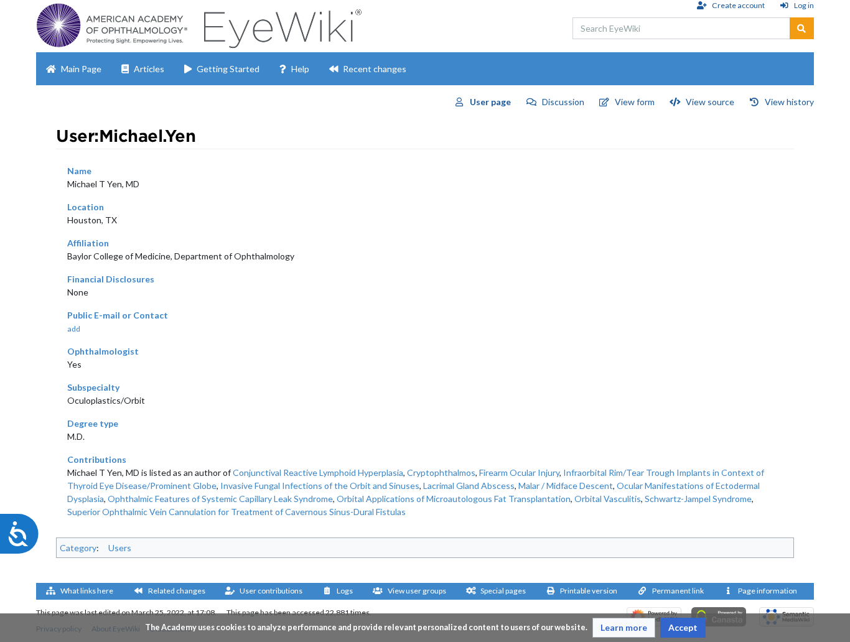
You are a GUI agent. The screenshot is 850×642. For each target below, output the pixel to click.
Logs (345, 590)
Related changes (176, 590)
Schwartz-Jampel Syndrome (698, 498)
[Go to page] (802, 28)
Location (85, 207)
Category (78, 547)
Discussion (563, 101)
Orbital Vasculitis (607, 498)
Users (119, 547)
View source (710, 101)
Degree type (92, 423)
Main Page (81, 68)
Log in (804, 5)
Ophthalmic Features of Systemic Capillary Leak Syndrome (220, 498)
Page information (767, 590)
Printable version (588, 590)
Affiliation (88, 243)
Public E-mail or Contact (117, 315)
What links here (86, 590)
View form (635, 101)
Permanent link (678, 590)
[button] (623, 628)
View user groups (417, 590)
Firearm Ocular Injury (519, 472)
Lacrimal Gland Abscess (469, 485)
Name (79, 170)
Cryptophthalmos (441, 472)
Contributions (96, 459)
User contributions (271, 590)
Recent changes (374, 68)
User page (490, 101)
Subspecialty (93, 387)
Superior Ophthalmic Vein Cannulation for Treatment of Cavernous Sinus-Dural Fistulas (236, 511)
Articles (149, 68)
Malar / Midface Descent (565, 485)
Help (300, 68)
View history (789, 101)
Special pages (503, 590)
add (73, 328)
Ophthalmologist (103, 351)
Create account (738, 5)
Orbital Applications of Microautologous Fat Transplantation (454, 498)
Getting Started (228, 68)
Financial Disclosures (110, 279)
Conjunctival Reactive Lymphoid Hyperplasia (318, 472)
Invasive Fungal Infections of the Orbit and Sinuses (319, 485)
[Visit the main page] (281, 25)
